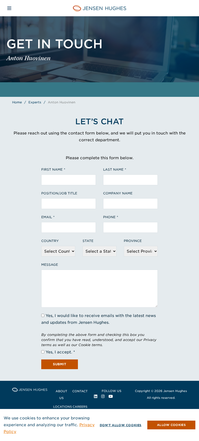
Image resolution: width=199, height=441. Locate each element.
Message (49, 264)
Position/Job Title (59, 193)
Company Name (118, 193)
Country (50, 241)
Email (46, 217)
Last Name (113, 169)
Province (133, 241)
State (88, 241)
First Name (52, 169)
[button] (171, 425)
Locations (62, 406)
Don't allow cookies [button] (120, 425)
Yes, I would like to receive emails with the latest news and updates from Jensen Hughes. (98, 319)
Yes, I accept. (59, 352)
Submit (59, 364)
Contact (80, 391)
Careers (80, 406)
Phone (109, 217)
